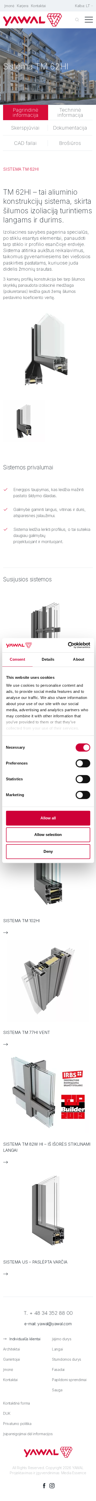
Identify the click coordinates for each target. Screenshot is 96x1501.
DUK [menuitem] (6, 1413)
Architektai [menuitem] (11, 1349)
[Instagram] (52, 1485)
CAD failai (25, 143)
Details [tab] (48, 659)
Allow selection (48, 834)
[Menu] (89, 20)
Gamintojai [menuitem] (11, 1359)
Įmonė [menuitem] (9, 6)
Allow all (48, 818)
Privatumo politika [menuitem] (17, 1423)
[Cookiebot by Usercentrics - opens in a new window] (68, 645)
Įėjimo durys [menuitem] (61, 1339)
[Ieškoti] (77, 20)
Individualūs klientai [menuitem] (24, 1339)
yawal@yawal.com (54, 1323)
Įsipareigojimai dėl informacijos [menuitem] (27, 1434)
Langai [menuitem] (57, 1349)
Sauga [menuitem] (57, 1390)
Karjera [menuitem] (22, 6)
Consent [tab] (17, 659)
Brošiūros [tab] (70, 143)
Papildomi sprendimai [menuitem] (69, 1380)
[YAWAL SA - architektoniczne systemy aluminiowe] (32, 19)
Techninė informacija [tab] (70, 112)
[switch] (83, 763)
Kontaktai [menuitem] (38, 6)
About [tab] (78, 659)
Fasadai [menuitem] (58, 1369)
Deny (48, 851)
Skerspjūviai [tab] (25, 128)
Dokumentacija (70, 128)
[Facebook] (44, 1485)
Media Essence (73, 1473)
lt (88, 6)
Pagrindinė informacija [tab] (25, 112)
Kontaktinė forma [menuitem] (16, 1403)
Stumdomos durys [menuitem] (66, 1359)
